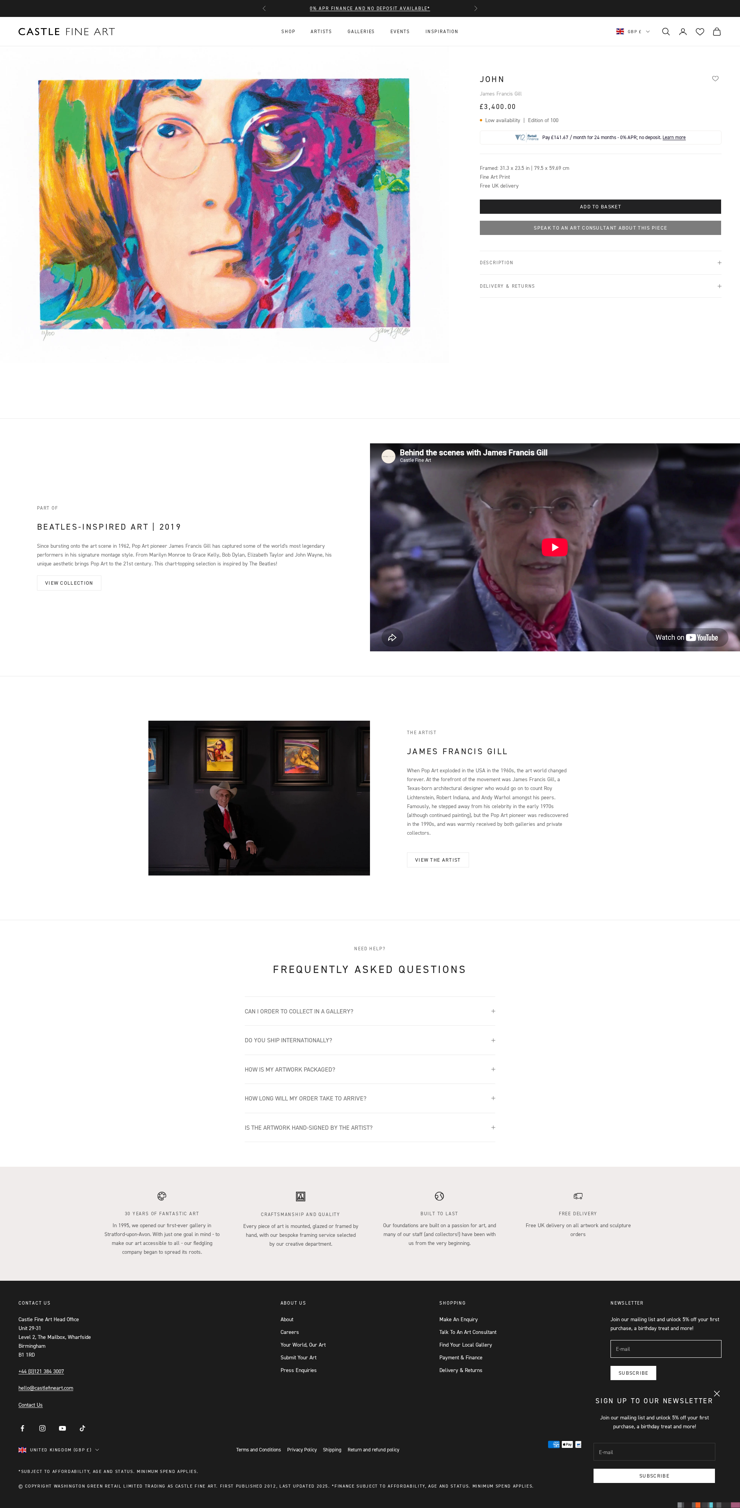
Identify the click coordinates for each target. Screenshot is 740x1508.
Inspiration (442, 31)
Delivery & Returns (461, 1370)
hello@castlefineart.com (45, 1387)
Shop (288, 31)
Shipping (332, 1449)
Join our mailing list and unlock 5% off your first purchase (370, 8)
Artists (321, 31)
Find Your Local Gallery (465, 1344)
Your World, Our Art (303, 1344)
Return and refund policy (373, 1449)
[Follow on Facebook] (22, 1428)
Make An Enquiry (458, 1319)
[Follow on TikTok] (82, 1428)
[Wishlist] (715, 78)
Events (400, 31)
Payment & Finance (461, 1357)
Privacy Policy (302, 1449)
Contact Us (30, 1404)
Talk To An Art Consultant (467, 1332)
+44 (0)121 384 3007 (41, 1371)
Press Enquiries (299, 1370)
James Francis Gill (501, 93)
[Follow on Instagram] (42, 1428)
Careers (290, 1332)
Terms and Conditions (258, 1449)
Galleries (361, 31)
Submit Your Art (298, 1357)
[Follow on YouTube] (62, 1428)
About (287, 1319)
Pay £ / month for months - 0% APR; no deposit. (614, 137)
